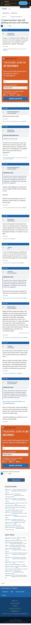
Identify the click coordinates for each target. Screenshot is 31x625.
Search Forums (5, 13)
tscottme (5, 49)
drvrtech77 (14, 558)
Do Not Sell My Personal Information (15, 614)
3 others (17, 262)
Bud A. (16, 49)
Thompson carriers (16, 548)
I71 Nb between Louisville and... (19, 557)
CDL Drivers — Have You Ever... (18, 498)
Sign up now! (16, 480)
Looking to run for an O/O (17, 519)
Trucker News (14, 603)
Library (14, 606)
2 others (20, 298)
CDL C (20, 95)
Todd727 (5, 262)
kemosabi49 (10, 207)
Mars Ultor (14, 491)
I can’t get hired (17, 494)
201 (3, 337)
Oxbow (4, 298)
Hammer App (15, 611)
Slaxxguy (13, 576)
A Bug (11, 543)
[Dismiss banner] (29, 3)
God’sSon (14, 520)
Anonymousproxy (9, 569)
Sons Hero (5, 207)
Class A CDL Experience (10, 85)
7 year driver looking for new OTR (19, 489)
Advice (15, 515)
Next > (10, 26)
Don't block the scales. (17, 511)
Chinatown (14, 513)
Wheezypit (14, 549)
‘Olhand (9, 247)
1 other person (23, 49)
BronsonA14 (8, 564)
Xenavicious (10, 33)
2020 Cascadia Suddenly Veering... (19, 575)
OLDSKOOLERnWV (11, 49)
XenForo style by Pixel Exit (15, 620)
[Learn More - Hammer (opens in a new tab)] (15, 3)
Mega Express (8, 525)
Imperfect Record (20, 527)
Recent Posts (14, 13)
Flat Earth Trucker (14, 157)
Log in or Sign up (25, 7)
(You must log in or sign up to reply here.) (10, 471)
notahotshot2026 (9, 505)
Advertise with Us (15, 608)
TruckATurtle (8, 510)
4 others (20, 207)
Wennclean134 (17, 516)
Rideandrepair (22, 157)
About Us (15, 601)
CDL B (13, 95)
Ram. (11, 546)
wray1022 (14, 499)
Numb (15, 207)
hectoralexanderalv (20, 528)
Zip (4, 79)
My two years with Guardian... (16, 542)
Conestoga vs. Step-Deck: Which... (17, 545)
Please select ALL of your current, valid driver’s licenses (13, 92)
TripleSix (9, 346)
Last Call (12, 121)
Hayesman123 (17, 495)
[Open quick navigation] (27, 16)
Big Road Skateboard (13, 112)
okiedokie (10, 271)
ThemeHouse (24, 622)
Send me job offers (15, 99)
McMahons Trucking (9, 540)
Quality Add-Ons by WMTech (15, 621)
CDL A (6, 95)
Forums (4, 9)
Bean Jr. (4, 121)
